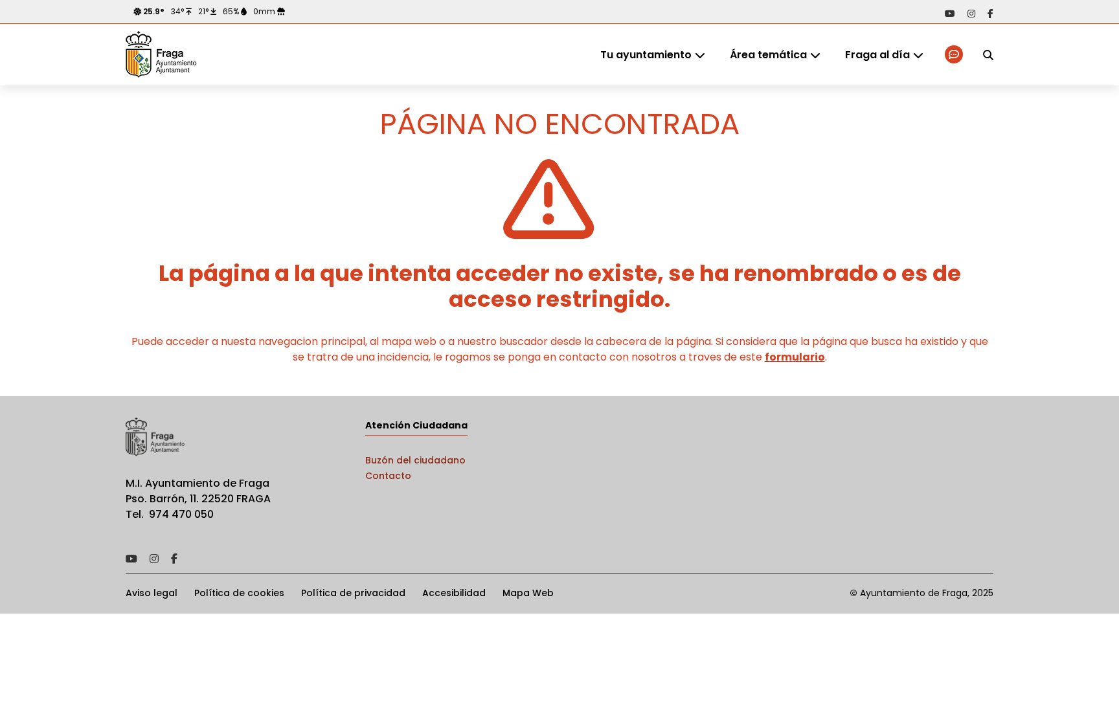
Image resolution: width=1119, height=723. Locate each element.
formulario (795, 357)
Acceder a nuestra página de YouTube (950, 13)
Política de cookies (239, 592)
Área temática (768, 54)
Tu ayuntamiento (646, 54)
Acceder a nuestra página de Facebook (990, 13)
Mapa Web (528, 592)
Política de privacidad (353, 592)
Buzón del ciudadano (415, 460)
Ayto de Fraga (161, 55)
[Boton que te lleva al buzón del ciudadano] (955, 54)
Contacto (388, 475)
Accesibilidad (454, 592)
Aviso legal (151, 592)
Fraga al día (877, 54)
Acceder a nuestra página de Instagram (971, 13)
